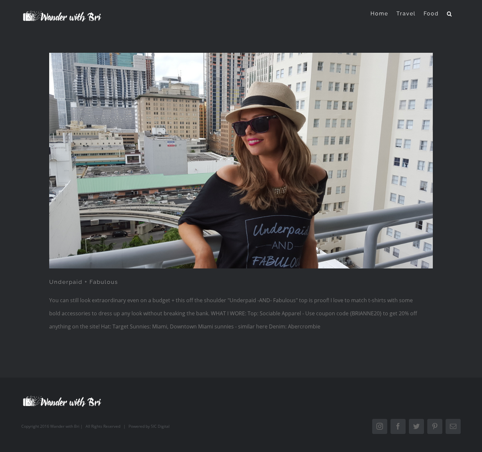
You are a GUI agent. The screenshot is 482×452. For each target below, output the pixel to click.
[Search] (449, 13)
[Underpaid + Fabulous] (241, 160)
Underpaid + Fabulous (83, 282)
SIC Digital (160, 426)
